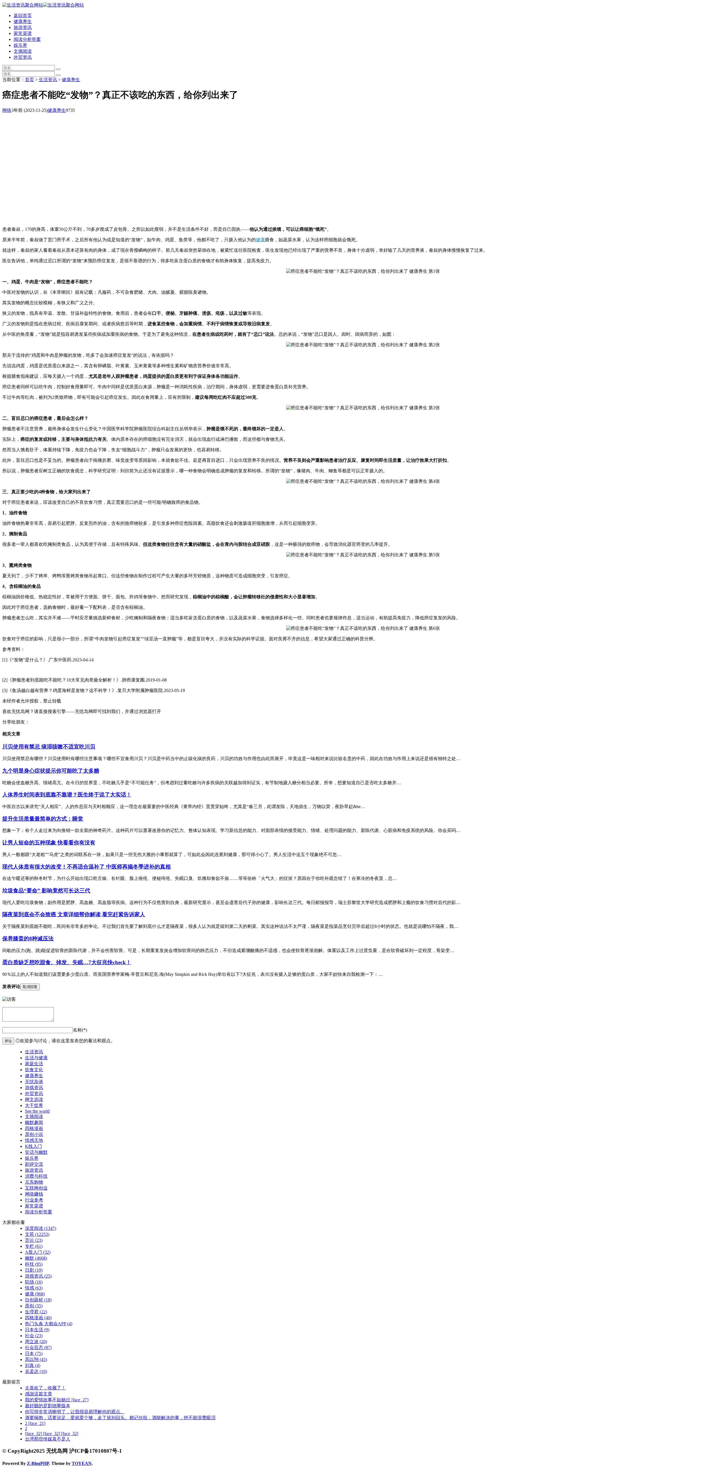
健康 (260, 239)
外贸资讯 (23, 57)
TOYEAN (82, 1463)
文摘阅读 (23, 51)
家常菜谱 (23, 33)
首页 (29, 79)
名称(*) (80, 1030)
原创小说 (34, 1134)
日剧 (34, 1270)
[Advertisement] (172, 182)
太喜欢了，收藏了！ (45, 1387)
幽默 (36, 1258)
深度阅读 (40, 1228)
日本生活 (37, 1329)
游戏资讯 (34, 1087)
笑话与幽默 (36, 1152)
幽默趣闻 (34, 1122)
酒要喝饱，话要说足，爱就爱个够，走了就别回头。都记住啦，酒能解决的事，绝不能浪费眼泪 (120, 1417)
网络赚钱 (34, 1194)
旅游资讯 (23, 27)
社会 (34, 1335)
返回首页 (23, 15)
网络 (6, 110)
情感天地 (34, 1140)
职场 (34, 1282)
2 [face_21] (35, 1423)
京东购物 (34, 1182)
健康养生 (23, 21)
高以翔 (36, 1359)
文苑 (37, 1234)
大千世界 (34, 1105)
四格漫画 (34, 1128)
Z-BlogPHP (38, 1463)
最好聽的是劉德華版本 (47, 1405)
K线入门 (33, 1146)
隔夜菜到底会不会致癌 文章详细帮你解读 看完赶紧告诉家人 (73, 914)
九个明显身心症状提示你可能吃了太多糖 (50, 771)
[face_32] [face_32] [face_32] (51, 1433)
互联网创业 (36, 1188)
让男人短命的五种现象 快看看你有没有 (48, 843)
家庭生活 (34, 1063)
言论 (34, 1240)
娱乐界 (20, 45)
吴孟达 (36, 1371)
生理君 (36, 1311)
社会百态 (38, 1347)
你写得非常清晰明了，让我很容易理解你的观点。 (75, 1411)
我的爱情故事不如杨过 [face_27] (56, 1399)
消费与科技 (36, 1176)
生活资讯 (48, 79)
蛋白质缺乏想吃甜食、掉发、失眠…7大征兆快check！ (66, 962)
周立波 (36, 1341)
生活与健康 (36, 1057)
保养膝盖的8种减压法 (28, 939)
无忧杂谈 (34, 1081)
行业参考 (34, 1200)
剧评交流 (34, 1164)
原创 (34, 1305)
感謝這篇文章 (38, 1393)
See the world (37, 1111)
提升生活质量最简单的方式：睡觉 (42, 819)
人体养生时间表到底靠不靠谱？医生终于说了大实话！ (67, 795)
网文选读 (34, 1099)
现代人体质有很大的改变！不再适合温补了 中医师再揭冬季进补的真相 (86, 867)
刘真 (32, 1365)
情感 (34, 1288)
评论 (8, 1041)
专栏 (34, 1246)
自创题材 (38, 1299)
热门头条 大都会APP (48, 1323)
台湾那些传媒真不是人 (47, 1439)
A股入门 (37, 1252)
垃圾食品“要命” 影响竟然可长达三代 (46, 891)
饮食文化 (34, 1069)
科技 (34, 1264)
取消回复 (30, 987)
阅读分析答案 (27, 39)
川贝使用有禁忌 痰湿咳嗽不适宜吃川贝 (48, 747)
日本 (34, 1353)
